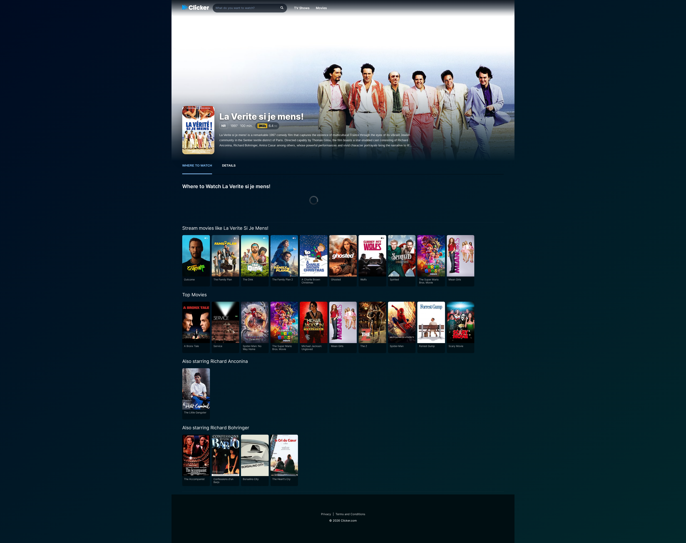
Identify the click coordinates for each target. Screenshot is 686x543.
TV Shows (302, 8)
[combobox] (250, 8)
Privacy (326, 514)
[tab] (199, 167)
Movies (321, 8)
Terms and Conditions (350, 514)
